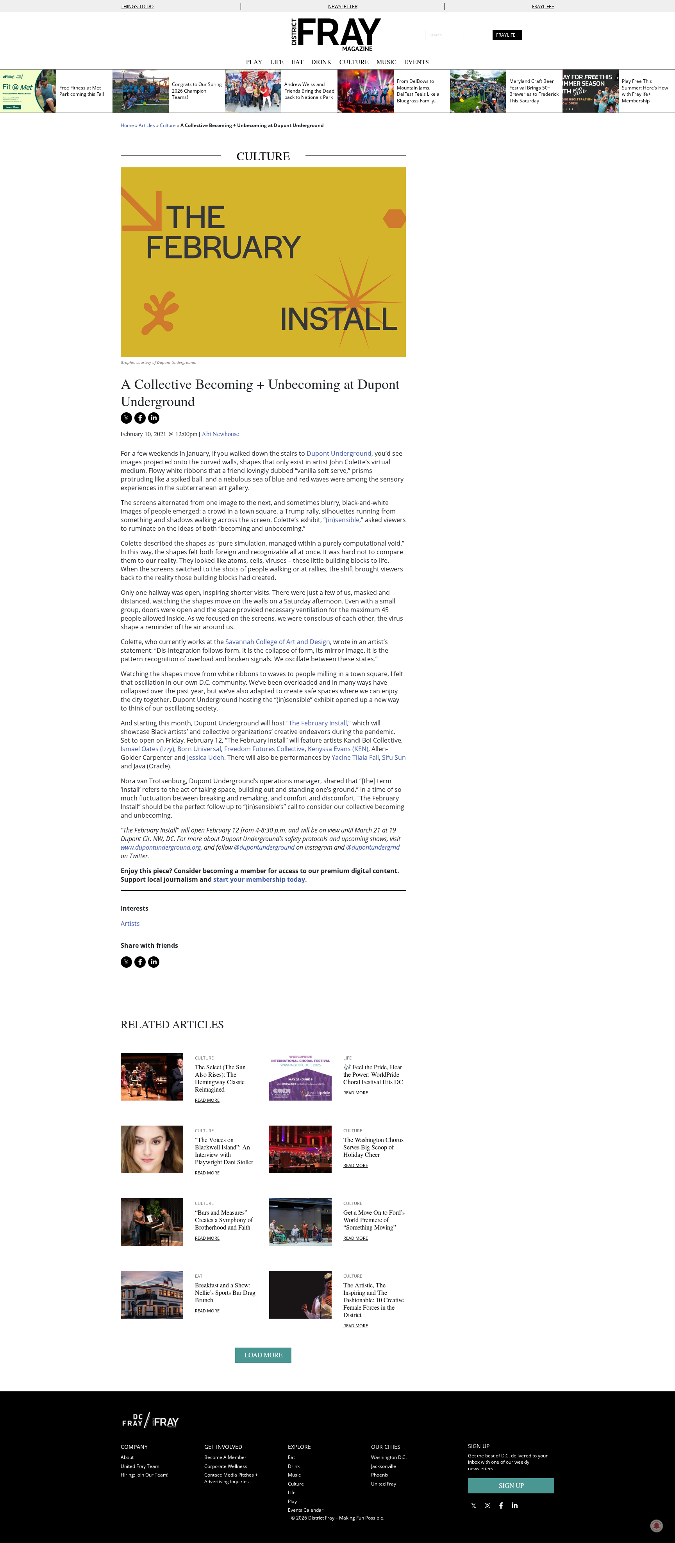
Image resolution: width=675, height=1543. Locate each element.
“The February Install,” (318, 723)
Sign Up (511, 1485)
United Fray (383, 1483)
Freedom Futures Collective (264, 749)
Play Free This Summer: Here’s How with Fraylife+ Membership (645, 91)
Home (127, 125)
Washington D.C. (389, 1457)
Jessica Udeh (205, 757)
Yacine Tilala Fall (355, 757)
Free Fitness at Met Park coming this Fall (81, 91)
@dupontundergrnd (373, 847)
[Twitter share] (126, 418)
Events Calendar (305, 1510)
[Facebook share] (140, 418)
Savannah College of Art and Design (277, 641)
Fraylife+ (543, 6)
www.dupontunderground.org (161, 847)
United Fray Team (140, 1466)
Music (386, 61)
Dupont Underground (339, 453)
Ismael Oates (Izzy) (147, 749)
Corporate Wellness (225, 1466)
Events (416, 61)
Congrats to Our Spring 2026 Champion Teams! (197, 90)
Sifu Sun (394, 757)
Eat (297, 61)
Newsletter (342, 6)
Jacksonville (383, 1466)
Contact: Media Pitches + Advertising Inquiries (231, 1478)
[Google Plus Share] (487, 1505)
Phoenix (379, 1474)
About (127, 1457)
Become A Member (225, 1457)
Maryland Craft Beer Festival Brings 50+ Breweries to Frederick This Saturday (534, 91)
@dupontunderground (264, 847)
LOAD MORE (263, 1354)
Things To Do (137, 6)
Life (277, 61)
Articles (147, 125)
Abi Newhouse (220, 434)
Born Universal (199, 749)
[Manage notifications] (656, 1526)
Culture (354, 61)
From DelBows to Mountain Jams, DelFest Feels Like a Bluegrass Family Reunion (418, 94)
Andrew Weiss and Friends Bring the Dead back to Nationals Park (309, 90)
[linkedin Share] (153, 418)
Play (254, 61)
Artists (130, 923)
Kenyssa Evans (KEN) (338, 749)
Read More (207, 1100)
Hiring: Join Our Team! (144, 1474)
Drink (321, 61)
